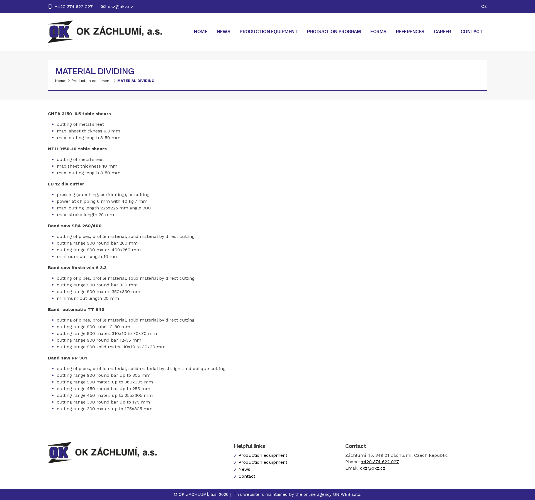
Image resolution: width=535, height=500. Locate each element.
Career (442, 31)
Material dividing (135, 81)
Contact (472, 31)
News (223, 31)
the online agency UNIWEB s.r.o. (328, 494)
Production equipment (269, 31)
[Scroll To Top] (525, 493)
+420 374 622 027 (74, 6)
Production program (334, 31)
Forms (378, 31)
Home (200, 31)
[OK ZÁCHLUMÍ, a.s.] (105, 31)
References (410, 31)
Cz (484, 6)
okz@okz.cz (120, 6)
